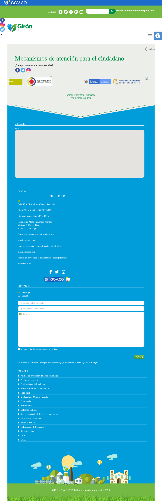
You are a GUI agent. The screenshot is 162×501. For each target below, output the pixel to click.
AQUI (95, 362)
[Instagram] (28, 70)
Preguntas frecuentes (30, 380)
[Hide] (1, 34)
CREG (23, 440)
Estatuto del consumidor (31, 418)
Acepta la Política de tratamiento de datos (39, 349)
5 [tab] (88, 89)
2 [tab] (73, 89)
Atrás (152, 49)
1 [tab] (69, 89)
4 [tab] (83, 89)
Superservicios (27, 431)
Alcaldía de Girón (29, 423)
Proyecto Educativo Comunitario (35, 388)
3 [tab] (78, 89)
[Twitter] (23, 70)
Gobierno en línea (29, 410)
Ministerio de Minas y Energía (34, 397)
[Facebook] (17, 70)
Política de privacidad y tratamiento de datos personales (42, 258)
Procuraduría (26, 405)
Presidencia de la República (33, 384)
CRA (23, 435)
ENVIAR (139, 357)
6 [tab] (92, 89)
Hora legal (25, 393)
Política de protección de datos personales (39, 376)
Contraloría (26, 401)
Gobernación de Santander (32, 427)
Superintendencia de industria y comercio (39, 414)
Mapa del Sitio (24, 263)
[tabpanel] (31, 81)
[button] (158, 36)
